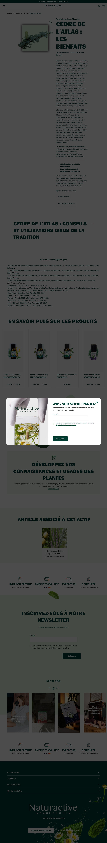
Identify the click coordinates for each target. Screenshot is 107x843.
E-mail (55, 414)
